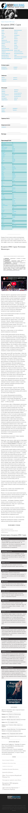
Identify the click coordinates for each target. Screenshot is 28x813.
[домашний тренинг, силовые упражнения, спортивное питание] (14, 4)
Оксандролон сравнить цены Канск (11, 780)
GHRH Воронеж (4, 532)
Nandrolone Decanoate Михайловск (10, 769)
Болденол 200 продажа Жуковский (10, 784)
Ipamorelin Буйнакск (7, 772)
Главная (2, 21)
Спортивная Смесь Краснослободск (7, 766)
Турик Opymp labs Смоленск (7, 529)
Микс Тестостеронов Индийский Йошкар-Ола (11, 776)
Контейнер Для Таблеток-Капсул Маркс (9, 763)
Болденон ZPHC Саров (9, 21)
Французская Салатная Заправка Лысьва (9, 530)
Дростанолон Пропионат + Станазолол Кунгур (11, 788)
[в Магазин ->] (14, 681)
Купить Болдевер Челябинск (8, 760)
